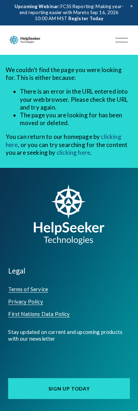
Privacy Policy (25, 301)
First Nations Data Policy (39, 314)
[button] (131, 6)
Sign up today (69, 389)
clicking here (73, 152)
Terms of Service (28, 289)
